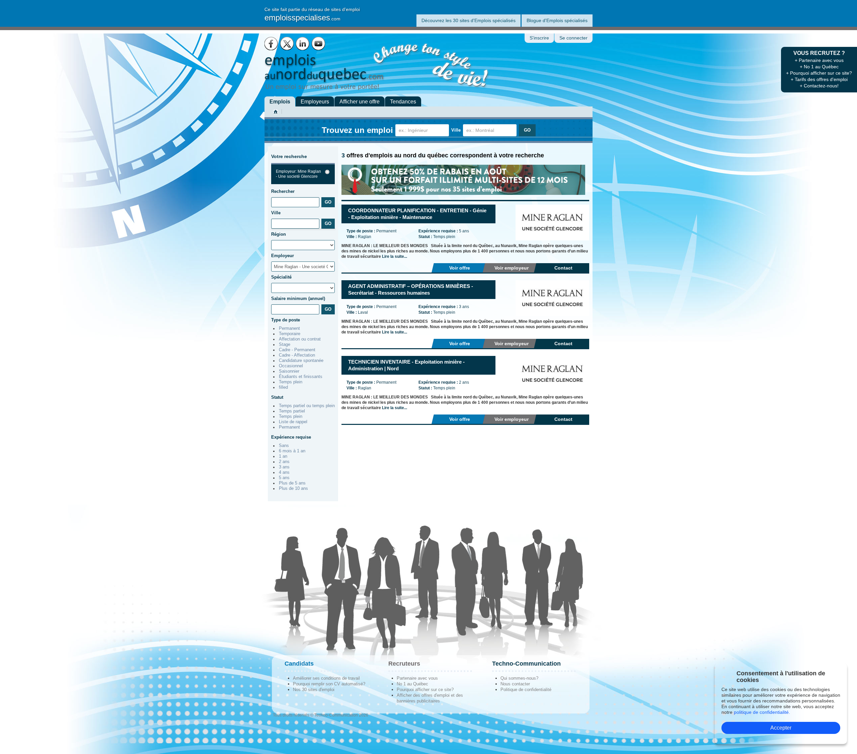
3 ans (284, 467)
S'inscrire (539, 38)
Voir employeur (511, 268)
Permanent (289, 328)
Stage (284, 344)
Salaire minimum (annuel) (298, 298)
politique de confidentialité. (762, 712)
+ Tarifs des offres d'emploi (819, 79)
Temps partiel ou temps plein (307, 405)
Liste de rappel (293, 422)
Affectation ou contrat (300, 339)
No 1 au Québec (412, 683)
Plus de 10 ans (293, 488)
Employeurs (315, 101)
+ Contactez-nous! (819, 85)
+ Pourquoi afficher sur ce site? (819, 73)
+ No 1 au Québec (819, 66)
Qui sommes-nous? (519, 678)
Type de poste (285, 319)
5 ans (284, 477)
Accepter (780, 728)
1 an (283, 456)
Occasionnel (291, 366)
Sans (284, 445)
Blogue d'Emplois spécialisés (557, 20)
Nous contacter (515, 683)
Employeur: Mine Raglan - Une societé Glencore (298, 174)
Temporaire (289, 333)
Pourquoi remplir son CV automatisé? (329, 683)
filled (283, 387)
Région (278, 234)
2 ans (284, 461)
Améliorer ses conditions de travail (326, 678)
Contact (563, 268)
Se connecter (573, 38)
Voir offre (459, 268)
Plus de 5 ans (292, 483)
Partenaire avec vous (417, 678)
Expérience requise (291, 437)
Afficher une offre (359, 101)
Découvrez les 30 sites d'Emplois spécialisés (468, 20)
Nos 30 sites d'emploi (313, 689)
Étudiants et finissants (300, 376)
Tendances (403, 101)
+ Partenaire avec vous (819, 60)
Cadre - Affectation (297, 355)
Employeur (282, 255)
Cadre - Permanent (297, 350)
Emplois (279, 101)
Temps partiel (292, 411)
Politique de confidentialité (525, 689)
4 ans (284, 472)
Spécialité (281, 277)
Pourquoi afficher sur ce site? (425, 689)
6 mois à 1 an (292, 451)
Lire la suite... (394, 256)
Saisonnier (289, 371)
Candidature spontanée (301, 360)
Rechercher (283, 191)
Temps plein (290, 382)
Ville (456, 130)
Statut (277, 397)
